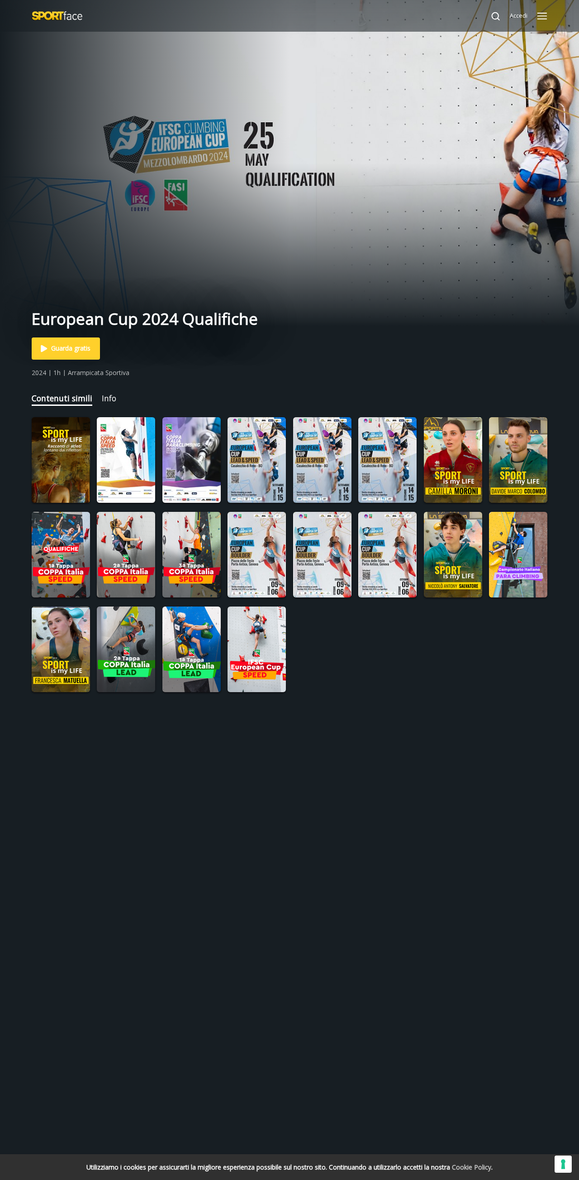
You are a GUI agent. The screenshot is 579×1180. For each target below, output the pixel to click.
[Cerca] (491, 16)
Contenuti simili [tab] (62, 398)
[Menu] (542, 16)
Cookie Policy (471, 1167)
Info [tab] (109, 398)
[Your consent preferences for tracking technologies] (563, 1164)
